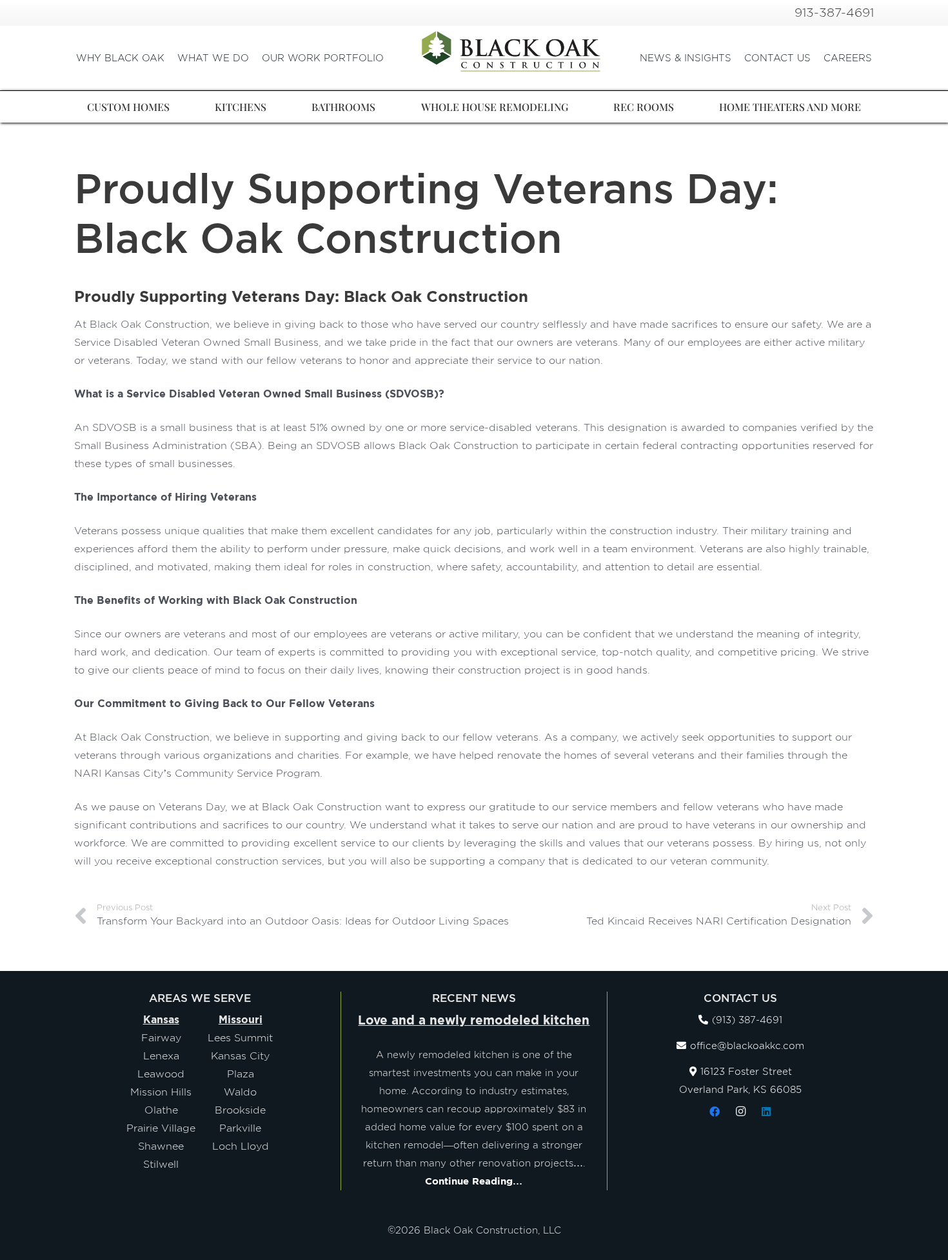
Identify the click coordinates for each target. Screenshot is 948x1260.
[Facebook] (714, 1112)
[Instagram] (740, 1112)
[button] (389, 58)
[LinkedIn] (766, 1112)
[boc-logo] (512, 51)
